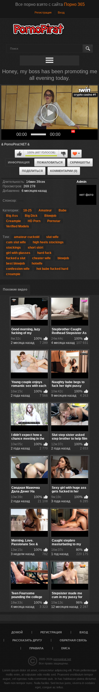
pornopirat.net (62, 659)
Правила (36, 648)
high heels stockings (48, 242)
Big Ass (12, 216)
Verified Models (17, 226)
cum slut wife (16, 242)
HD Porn (34, 221)
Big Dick (31, 216)
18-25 (27, 210)
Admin (81, 182)
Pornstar (53, 221)
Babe (63, 210)
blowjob (63, 258)
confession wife (18, 269)
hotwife (37, 263)
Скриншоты (80, 162)
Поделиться (32, 170)
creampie (13, 274)
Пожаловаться (50, 162)
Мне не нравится (63, 154)
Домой (17, 632)
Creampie (13, 221)
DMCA (65, 648)
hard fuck (44, 253)
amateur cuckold (26, 237)
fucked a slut (15, 258)
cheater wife (41, 258)
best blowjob (15, 263)
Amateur (45, 210)
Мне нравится (19, 154)
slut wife (52, 237)
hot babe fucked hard (52, 269)
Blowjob (50, 216)
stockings (13, 247)
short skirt (35, 247)
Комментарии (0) (63, 170)
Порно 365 (74, 4)
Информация (19, 162)
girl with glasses (18, 253)
